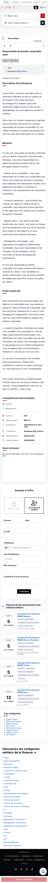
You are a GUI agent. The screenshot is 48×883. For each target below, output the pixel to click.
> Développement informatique (15, 793)
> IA (4, 810)
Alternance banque (14, 728)
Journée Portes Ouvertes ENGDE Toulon (28, 664)
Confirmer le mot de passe (16, 577)
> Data (5, 787)
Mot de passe (10, 565)
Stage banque (12, 730)
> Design (6, 790)
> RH (4, 839)
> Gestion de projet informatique (16, 806)
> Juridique (7, 816)
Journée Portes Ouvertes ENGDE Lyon (28, 691)
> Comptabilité (8, 774)
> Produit (6, 833)
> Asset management (11, 761)
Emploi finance (12, 724)
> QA (4, 836)
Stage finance (12, 719)
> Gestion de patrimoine (12, 803)
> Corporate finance (10, 780)
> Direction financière (11, 797)
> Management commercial (13, 819)
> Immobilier (7, 813)
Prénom (7, 520)
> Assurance (7, 764)
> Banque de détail (10, 767)
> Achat (5, 758)
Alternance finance (14, 721)
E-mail (6, 532)
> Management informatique (14, 823)
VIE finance (10, 726)
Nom (27, 520)
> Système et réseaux (11, 845)
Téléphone (9, 543)
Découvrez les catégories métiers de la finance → (21, 750)
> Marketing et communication (14, 826)
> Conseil (6, 777)
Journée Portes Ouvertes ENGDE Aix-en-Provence (28, 639)
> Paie (5, 829)
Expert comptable (10, 60)
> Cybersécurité (9, 784)
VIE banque (10, 734)
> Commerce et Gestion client (14, 771)
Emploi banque (12, 732)
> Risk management (10, 842)
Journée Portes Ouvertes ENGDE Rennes (28, 615)
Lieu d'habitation (11, 554)
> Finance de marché (11, 800)
